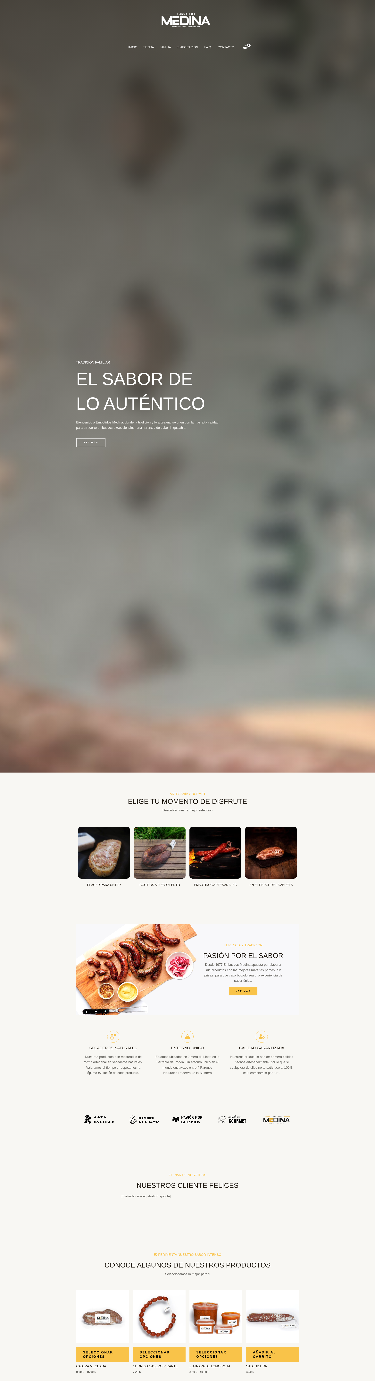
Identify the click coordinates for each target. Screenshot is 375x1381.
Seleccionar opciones (98, 1355)
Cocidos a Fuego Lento (159, 885)
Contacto (226, 47)
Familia (165, 47)
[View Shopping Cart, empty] (245, 47)
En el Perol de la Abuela (271, 885)
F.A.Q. (208, 47)
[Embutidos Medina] (186, 20)
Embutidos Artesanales (215, 885)
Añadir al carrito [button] (264, 1355)
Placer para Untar (104, 885)
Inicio (132, 47)
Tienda (148, 47)
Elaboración (187, 47)
